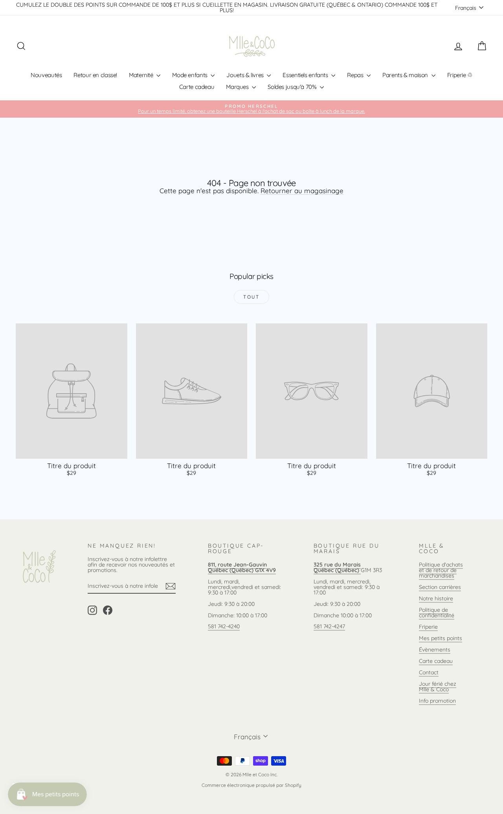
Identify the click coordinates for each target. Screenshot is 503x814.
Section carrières (440, 587)
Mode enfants (190, 75)
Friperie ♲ (459, 75)
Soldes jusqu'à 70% (293, 86)
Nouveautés (46, 75)
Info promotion (437, 700)
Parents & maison (406, 75)
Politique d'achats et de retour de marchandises (441, 570)
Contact (429, 672)
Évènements (434, 649)
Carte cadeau (197, 86)
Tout (251, 297)
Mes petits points (440, 638)
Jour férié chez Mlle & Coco (437, 686)
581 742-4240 (224, 626)
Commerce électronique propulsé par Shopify (251, 785)
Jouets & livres (245, 75)
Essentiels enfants (306, 75)
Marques (238, 86)
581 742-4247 (329, 626)
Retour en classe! (95, 75)
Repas (356, 75)
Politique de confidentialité (436, 612)
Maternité (141, 75)
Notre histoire (436, 598)
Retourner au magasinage (302, 190)
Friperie (428, 626)
